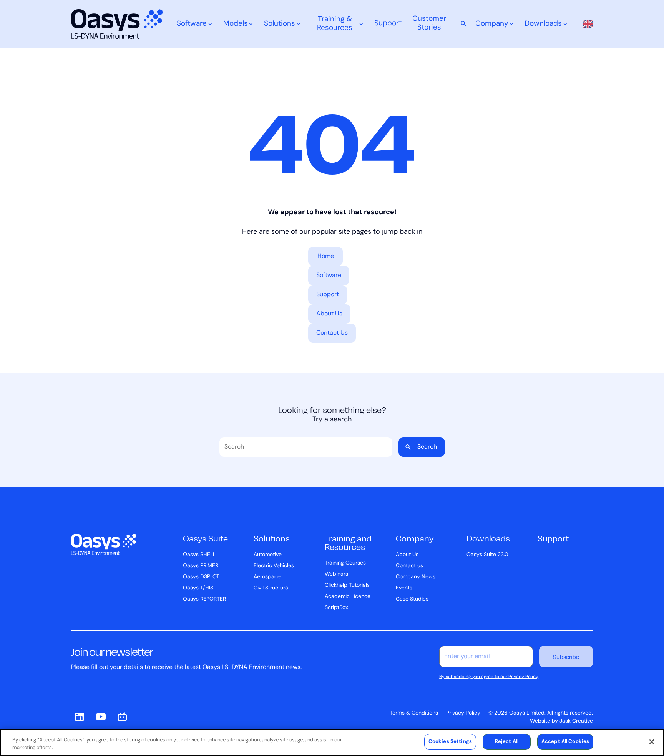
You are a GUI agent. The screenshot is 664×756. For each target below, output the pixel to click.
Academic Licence (347, 596)
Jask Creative (576, 721)
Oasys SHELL (199, 555)
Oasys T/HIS (198, 588)
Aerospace (267, 577)
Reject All (506, 741)
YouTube (101, 716)
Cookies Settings (450, 741)
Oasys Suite (205, 538)
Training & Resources (334, 24)
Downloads (543, 24)
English (585, 24)
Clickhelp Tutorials (347, 585)
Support (388, 23)
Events (404, 588)
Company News (415, 577)
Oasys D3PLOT (201, 577)
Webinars (336, 574)
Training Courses (345, 563)
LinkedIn (79, 716)
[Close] (651, 741)
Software (192, 24)
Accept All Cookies (565, 741)
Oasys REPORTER (204, 599)
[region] (332, 742)
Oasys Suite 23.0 (487, 555)
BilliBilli (122, 716)
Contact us (409, 566)
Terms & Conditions (414, 713)
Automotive (268, 555)
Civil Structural (271, 588)
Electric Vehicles (274, 566)
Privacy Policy (463, 713)
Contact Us (332, 333)
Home (325, 256)
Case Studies (412, 599)
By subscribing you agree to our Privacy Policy (488, 677)
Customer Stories (429, 23)
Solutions (279, 24)
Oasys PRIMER (200, 566)
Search (427, 447)
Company (491, 24)
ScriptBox (336, 608)
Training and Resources (348, 542)
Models (235, 24)
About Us (329, 314)
